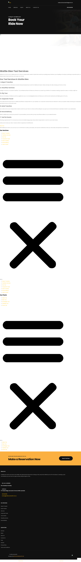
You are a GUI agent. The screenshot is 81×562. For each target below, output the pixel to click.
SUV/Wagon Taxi (5, 301)
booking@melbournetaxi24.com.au (9, 495)
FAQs (2, 540)
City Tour (4, 137)
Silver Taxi (4, 299)
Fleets (2, 533)
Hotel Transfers (5, 140)
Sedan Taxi (4, 298)
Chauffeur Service (4, 518)
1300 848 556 (4, 494)
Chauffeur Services (6, 135)
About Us (3, 535)
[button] (33, 213)
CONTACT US (36, 7)
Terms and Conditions (5, 547)
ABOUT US (28, 7)
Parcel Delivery (5, 142)
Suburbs (2, 542)
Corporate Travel (6, 138)
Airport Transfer (4, 506)
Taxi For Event (5, 144)
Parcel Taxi (4, 305)
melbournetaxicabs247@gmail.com (65, 2)
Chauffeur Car (5, 303)
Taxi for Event (3, 515)
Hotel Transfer (4, 508)
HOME (9, 7)
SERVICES (16, 7)
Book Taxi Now (66, 458)
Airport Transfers (6, 133)
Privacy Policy (3, 545)
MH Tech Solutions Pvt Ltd (18, 556)
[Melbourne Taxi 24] (9, 2)
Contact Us (3, 537)
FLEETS (21, 7)
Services (2, 530)
